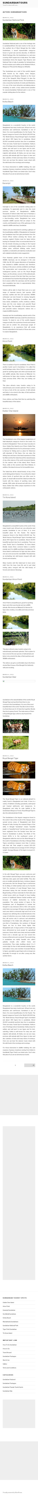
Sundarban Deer (9, 677)
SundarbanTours (15, 2)
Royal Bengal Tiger (10, 758)
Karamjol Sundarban (9, 1310)
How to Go (6, 1349)
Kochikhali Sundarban (9, 1314)
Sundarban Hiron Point (12, 579)
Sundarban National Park (13, 20)
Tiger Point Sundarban (10, 1329)
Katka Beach (8, 965)
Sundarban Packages (9, 1356)
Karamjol (6, 183)
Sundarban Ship (7, 1391)
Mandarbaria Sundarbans (10, 1322)
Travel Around (7, 1352)
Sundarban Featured (9, 1379)
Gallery (5, 1364)
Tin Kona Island (9, 497)
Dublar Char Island (10, 411)
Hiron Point (7, 341)
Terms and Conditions (9, 1368)
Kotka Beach (8, 102)
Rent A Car (6, 1360)
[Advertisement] (19, 1095)
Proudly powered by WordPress (12, 1492)
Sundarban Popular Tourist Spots (13, 1387)
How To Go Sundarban (10, 1345)
